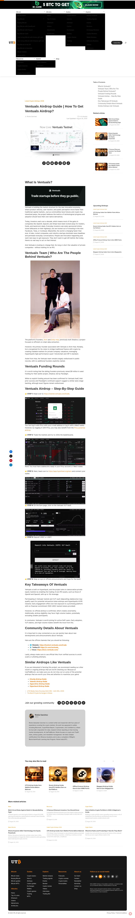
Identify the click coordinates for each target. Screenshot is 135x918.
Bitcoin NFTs (21, 55)
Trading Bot (46, 894)
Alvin (45, 340)
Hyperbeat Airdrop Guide (39, 686)
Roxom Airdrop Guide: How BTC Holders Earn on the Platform (57, 787)
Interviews (90, 48)
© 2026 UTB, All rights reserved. (17, 913)
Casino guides (31, 883)
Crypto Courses (22, 66)
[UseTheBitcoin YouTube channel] (100, 876)
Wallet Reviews (92, 37)
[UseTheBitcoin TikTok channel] (116, 876)
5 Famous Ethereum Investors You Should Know (115, 151)
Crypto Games (71, 37)
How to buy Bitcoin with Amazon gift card (30, 41)
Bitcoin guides (15, 881)
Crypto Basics (71, 15)
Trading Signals (92, 19)
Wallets (69, 33)
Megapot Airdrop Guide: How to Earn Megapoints (107, 252)
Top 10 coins (15, 895)
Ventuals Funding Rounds (107, 93)
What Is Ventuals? (104, 86)
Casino (69, 26)
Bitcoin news (15, 876)
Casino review (47, 886)
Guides (68, 12)
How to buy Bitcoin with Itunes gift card (30, 37)
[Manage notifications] (130, 913)
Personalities (63, 883)
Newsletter (77, 881)
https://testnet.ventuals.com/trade (56, 394)
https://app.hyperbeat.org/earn (60, 471)
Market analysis (48, 876)
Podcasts (20, 62)
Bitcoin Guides (22, 52)
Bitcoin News (21, 15)
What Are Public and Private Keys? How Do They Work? (103, 831)
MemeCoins (51, 30)
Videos (89, 44)
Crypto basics (31, 876)
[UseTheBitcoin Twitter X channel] (104, 876)
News (49, 15)
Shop (57, 59)
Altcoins (48, 12)
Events (89, 22)
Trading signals (47, 878)
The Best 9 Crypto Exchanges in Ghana (39, 693)
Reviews (89, 26)
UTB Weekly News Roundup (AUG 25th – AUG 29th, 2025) (45, 691)
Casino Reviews (92, 33)
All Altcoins (50, 33)
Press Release (41, 62)
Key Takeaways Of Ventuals (108, 101)
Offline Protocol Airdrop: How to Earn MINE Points (107, 240)
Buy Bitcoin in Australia (24, 48)
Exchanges (70, 30)
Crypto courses (63, 878)
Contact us (77, 886)
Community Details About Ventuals (110, 103)
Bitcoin (18, 12)
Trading (69, 41)
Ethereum (50, 22)
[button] (44, 12)
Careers (76, 878)
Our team (77, 876)
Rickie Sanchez (32, 116)
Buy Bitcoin (21, 19)
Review (45, 883)
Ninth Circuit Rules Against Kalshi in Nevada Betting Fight (115, 120)
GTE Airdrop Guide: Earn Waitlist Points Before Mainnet (114, 165)
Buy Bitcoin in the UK (24, 44)
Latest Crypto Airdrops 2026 (34, 101)
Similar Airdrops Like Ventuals (108, 106)
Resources (19, 59)
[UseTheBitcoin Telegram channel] (96, 876)
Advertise (40, 66)
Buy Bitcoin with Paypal (25, 30)
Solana (49, 26)
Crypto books (63, 881)
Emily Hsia (55, 340)
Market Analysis (92, 15)
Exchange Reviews (93, 30)
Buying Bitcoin (21, 22)
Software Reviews (93, 41)
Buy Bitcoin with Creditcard (26, 26)
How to (69, 19)
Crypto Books (21, 69)
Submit (38, 59)
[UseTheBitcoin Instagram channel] (108, 876)
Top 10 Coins (51, 19)
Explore (88, 12)
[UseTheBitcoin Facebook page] (92, 876)
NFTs (68, 44)
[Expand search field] (125, 43)
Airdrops (70, 22)
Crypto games (31, 891)
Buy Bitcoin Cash (22, 33)
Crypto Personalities (23, 73)
